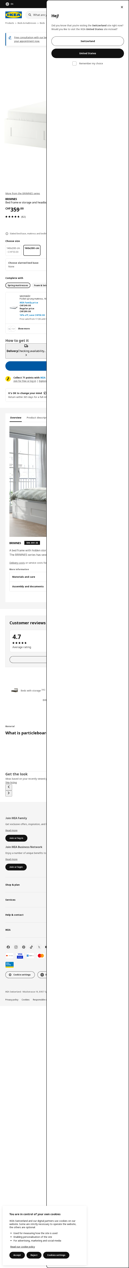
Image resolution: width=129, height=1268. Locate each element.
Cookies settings (56, 1255)
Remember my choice (91, 63)
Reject (34, 1255)
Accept (17, 1255)
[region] (45, 1235)
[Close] (122, 7)
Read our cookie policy (22, 1246)
